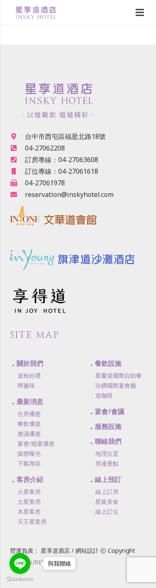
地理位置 (107, 453)
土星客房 (29, 501)
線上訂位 (107, 511)
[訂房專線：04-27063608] (17, 159)
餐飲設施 (108, 363)
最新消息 (30, 401)
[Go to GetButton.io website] (20, 579)
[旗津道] (78, 253)
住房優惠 (29, 414)
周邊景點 (107, 463)
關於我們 (30, 363)
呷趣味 (26, 385)
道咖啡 (104, 395)
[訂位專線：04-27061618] (17, 171)
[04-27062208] (17, 148)
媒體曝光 (29, 453)
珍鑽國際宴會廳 (115, 385)
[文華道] (78, 217)
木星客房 (29, 511)
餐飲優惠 (29, 424)
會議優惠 (29, 433)
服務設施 (108, 426)
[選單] (139, 12)
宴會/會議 (109, 411)
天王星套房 (32, 521)
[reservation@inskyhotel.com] (17, 194)
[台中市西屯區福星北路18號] (17, 136)
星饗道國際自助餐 (118, 375)
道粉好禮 (29, 375)
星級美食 (107, 501)
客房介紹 (30, 479)
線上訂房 (107, 492)
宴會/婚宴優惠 (35, 443)
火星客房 (29, 492)
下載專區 (29, 463)
